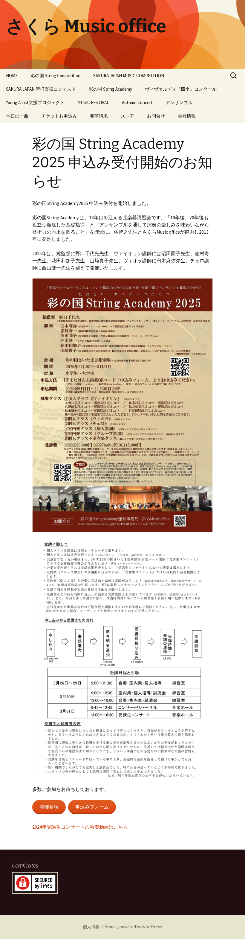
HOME (12, 75)
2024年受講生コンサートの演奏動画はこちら (80, 827)
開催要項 (49, 807)
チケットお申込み (59, 116)
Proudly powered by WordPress (133, 926)
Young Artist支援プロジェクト (35, 102)
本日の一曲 (17, 116)
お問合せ (156, 116)
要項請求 (99, 116)
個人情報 (91, 926)
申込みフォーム (92, 807)
